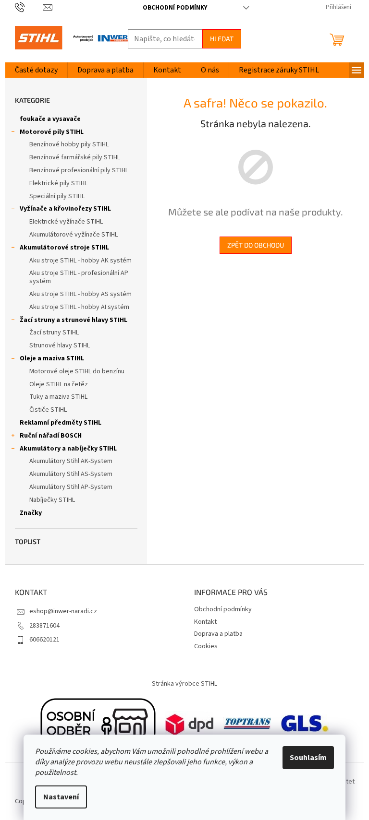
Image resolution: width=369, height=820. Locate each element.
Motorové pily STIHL (52, 132)
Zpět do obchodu (255, 245)
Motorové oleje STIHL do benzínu (76, 371)
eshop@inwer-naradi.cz (63, 611)
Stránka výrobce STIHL (184, 684)
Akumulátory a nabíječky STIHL (68, 448)
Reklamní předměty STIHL (60, 423)
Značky (31, 513)
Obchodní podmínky (175, 7)
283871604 (44, 625)
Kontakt (205, 622)
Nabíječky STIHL (52, 500)
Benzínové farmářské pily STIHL (74, 157)
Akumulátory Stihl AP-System (70, 487)
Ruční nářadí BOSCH (51, 435)
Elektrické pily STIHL (58, 183)
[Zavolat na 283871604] (29, 7)
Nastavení (61, 797)
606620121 (44, 639)
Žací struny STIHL (54, 332)
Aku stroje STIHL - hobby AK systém (80, 260)
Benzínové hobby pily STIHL (69, 144)
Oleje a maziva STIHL (52, 358)
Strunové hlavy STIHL (59, 345)
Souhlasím (308, 757)
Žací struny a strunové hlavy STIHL (73, 320)
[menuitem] (36, 70)
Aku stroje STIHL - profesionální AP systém (78, 277)
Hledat (222, 39)
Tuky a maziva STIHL (58, 397)
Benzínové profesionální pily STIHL (78, 170)
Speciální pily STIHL (57, 196)
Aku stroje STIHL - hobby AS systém (80, 294)
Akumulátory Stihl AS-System (70, 474)
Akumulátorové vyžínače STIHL (73, 234)
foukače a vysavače (50, 119)
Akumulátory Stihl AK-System (70, 461)
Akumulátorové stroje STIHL (64, 247)
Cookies (206, 646)
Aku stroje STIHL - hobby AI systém (79, 307)
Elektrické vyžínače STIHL (66, 221)
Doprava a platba (218, 634)
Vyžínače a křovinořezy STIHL (65, 209)
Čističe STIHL (48, 410)
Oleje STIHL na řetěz (58, 384)
